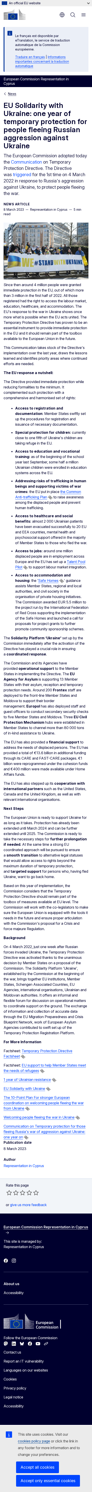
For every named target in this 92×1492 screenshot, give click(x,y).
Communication (26, 162)
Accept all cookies (37, 1467)
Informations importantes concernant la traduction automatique (42, 61)
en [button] (62, 15)
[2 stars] (12, 1193)
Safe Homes (48, 580)
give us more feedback (28, 1205)
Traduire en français (30, 57)
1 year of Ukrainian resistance (27, 1079)
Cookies (10, 1379)
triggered (22, 174)
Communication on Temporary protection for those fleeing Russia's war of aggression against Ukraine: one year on (45, 1131)
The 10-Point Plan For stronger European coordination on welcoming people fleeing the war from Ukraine (44, 1103)
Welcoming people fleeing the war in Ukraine (39, 1117)
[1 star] (9, 1193)
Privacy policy (15, 1388)
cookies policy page (34, 1441)
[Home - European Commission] (14, 14)
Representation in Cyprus (24, 1165)
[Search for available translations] (50, 497)
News (12, 94)
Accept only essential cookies (48, 1480)
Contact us (12, 1352)
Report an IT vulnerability (24, 1361)
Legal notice (13, 1397)
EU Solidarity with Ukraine (24, 1088)
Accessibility (14, 1292)
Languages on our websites (26, 1370)
